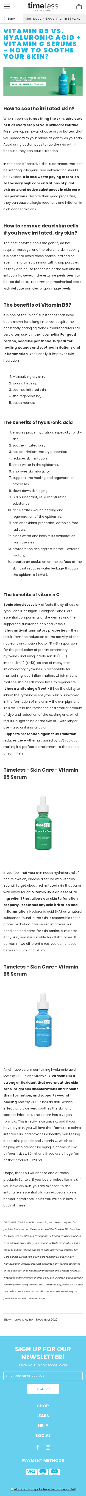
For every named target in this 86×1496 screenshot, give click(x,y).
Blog (48, 18)
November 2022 (46, 1319)
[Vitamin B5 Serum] (43, 848)
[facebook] (37, 1447)
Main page (33, 18)
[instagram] (48, 1447)
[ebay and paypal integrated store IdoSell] (43, 1489)
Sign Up (43, 1388)
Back (11, 18)
